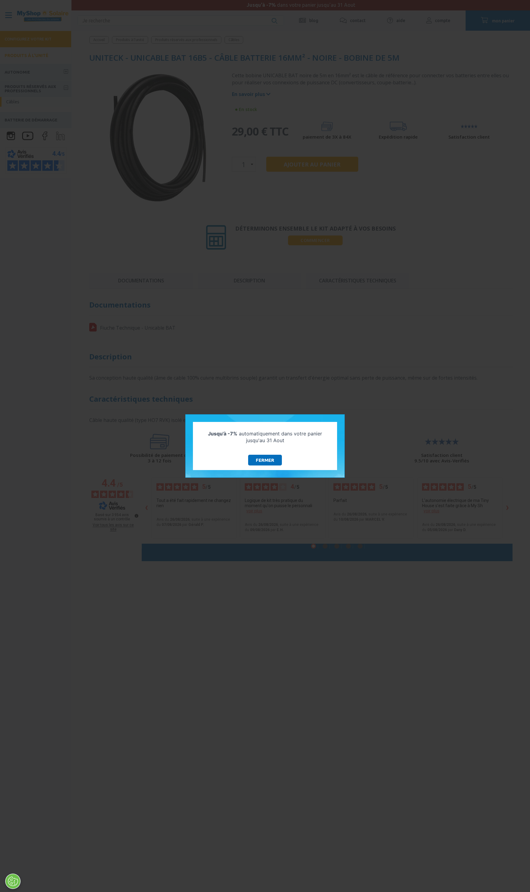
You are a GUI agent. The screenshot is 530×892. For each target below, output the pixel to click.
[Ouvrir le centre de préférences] (13, 881)
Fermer (265, 460)
